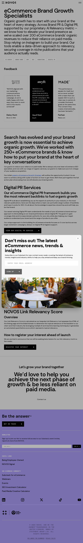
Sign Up (10, 271)
